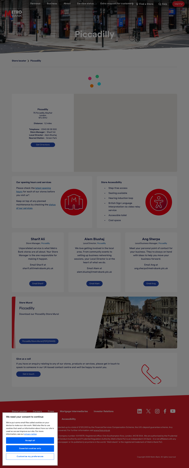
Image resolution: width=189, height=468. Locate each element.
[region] (30, 439)
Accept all (30, 440)
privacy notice (30, 434)
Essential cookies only (30, 448)
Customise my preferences (30, 456)
